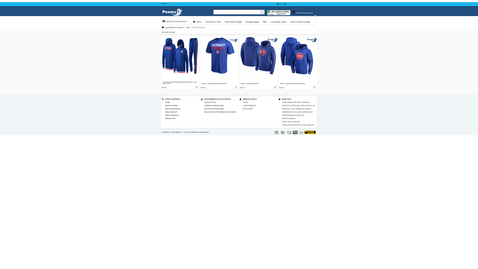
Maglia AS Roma (171, 105)
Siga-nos (286, 99)
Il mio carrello (249, 105)
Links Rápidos (172, 99)
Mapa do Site (170, 118)
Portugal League (252, 22)
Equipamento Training (174, 28)
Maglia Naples (171, 112)
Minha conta (249, 99)
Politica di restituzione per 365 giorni (220, 112)
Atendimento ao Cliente (217, 99)
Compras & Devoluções (214, 105)
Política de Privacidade (214, 109)
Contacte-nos (210, 102)
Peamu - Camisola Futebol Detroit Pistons (214, 83)
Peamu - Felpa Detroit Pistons (250, 83)
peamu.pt (178, 132)
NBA (265, 22)
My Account (248, 109)
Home (281, 4)
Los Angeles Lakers (279, 22)
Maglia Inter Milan (172, 109)
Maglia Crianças (172, 115)
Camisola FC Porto (213, 22)
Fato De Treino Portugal (300, 22)
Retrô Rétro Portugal (233, 22)
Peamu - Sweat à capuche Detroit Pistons (292, 83)
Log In (288, 4)
